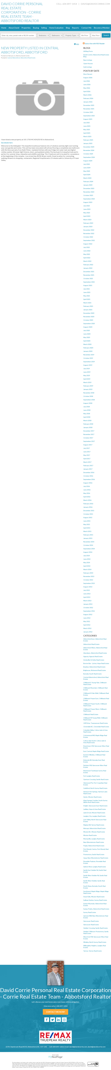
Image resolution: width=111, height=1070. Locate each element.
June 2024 (86, 168)
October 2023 (88, 195)
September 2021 (89, 282)
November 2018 (88, 393)
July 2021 (86, 289)
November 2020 (88, 316)
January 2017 (87, 469)
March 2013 (87, 601)
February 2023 (88, 223)
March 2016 (87, 500)
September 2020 (89, 323)
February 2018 (88, 424)
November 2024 (88, 150)
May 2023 (86, 213)
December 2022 (88, 230)
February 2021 (88, 306)
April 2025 (86, 133)
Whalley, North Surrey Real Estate (94, 942)
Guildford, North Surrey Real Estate (95, 788)
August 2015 (87, 517)
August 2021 (87, 285)
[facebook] (46, 1019)
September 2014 (89, 549)
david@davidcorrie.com (95, 3)
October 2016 (88, 476)
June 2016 (86, 490)
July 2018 (86, 407)
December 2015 (88, 510)
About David (14, 28)
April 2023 (86, 216)
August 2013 (87, 587)
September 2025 (89, 116)
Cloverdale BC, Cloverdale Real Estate (96, 727)
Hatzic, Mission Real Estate (92, 797)
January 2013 (87, 604)
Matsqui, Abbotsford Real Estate (94, 828)
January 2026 (87, 102)
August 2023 (87, 202)
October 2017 (88, 438)
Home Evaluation (56, 28)
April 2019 (86, 379)
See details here (7, 143)
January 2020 (87, 351)
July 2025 (86, 123)
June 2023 (86, 209)
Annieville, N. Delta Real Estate (93, 660)
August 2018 (87, 403)
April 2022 (86, 258)
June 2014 (86, 559)
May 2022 (86, 254)
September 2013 (89, 583)
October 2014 (88, 545)
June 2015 (86, 521)
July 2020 (86, 330)
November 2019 (88, 355)
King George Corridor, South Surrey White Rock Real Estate (95, 801)
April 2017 (86, 458)
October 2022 (88, 237)
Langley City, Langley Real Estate (94, 816)
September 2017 (89, 441)
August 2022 (87, 244)
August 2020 (87, 327)
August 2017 (87, 445)
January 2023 (87, 226)
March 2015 (87, 531)
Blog (68, 28)
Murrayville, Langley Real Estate (94, 839)
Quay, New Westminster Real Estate (95, 858)
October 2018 (88, 396)
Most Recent (87, 74)
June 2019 (86, 372)
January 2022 (87, 268)
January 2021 (87, 310)
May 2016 (86, 493)
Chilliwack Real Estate (90, 714)
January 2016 (87, 507)
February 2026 (88, 98)
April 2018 (86, 417)
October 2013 (88, 580)
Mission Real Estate (90, 835)
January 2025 (87, 143)
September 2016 (89, 479)
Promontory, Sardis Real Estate (93, 854)
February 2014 (88, 573)
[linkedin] (58, 1019)
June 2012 (86, 618)
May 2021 (86, 296)
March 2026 (87, 95)
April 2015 (86, 528)
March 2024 (87, 178)
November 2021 (88, 275)
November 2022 (88, 233)
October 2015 (88, 514)
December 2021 (88, 271)
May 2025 (86, 129)
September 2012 (89, 611)
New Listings (87, 60)
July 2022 (86, 247)
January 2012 (87, 632)
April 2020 (86, 341)
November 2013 (88, 576)
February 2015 (88, 535)
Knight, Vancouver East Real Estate (95, 806)
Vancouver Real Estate (91, 921)
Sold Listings (87, 67)
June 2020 (86, 334)
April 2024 (86, 174)
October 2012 (88, 607)
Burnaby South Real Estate (92, 674)
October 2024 (88, 154)
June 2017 (86, 452)
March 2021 (87, 303)
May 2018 (86, 413)
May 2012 (86, 621)
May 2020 (86, 337)
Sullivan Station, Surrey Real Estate (95, 900)
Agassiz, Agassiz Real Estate (93, 656)
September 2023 (89, 199)
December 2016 (88, 472)
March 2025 (87, 136)
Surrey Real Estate (89, 912)
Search (106, 35)
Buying (36, 28)
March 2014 (87, 569)
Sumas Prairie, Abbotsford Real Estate (96, 909)
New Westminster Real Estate (93, 842)
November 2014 (88, 542)
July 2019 (86, 368)
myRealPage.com (55, 1057)
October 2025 (88, 112)
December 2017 (88, 431)
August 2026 (87, 77)
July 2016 (86, 486)
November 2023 (88, 192)
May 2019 (86, 375)
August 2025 (87, 119)
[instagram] (64, 1019)
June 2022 (86, 251)
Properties (26, 28)
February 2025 (88, 140)
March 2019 (87, 382)
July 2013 (86, 590)
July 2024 (86, 164)
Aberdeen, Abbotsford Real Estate (95, 653)
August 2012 (87, 614)
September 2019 (89, 362)
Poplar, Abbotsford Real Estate (93, 846)
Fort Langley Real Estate (91, 776)
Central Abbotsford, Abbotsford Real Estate (21, 58)
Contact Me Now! (55, 1012)
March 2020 (87, 344)
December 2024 (88, 147)
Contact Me (86, 28)
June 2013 (86, 594)
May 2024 (86, 171)
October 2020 (88, 320)
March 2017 (87, 462)
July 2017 (86, 448)
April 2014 (86, 566)
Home (3, 28)
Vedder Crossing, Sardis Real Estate (95, 928)
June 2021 (86, 292)
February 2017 (88, 465)
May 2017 (86, 455)
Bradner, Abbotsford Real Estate (94, 667)
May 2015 (86, 524)
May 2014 (86, 562)
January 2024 (87, 185)
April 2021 (86, 299)
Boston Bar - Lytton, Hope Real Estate (96, 663)
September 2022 (89, 240)
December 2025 (88, 105)
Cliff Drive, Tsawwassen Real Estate (95, 723)
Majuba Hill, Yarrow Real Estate (93, 825)
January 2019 (87, 389)
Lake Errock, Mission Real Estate (94, 813)
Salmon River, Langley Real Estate (94, 867)
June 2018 (86, 410)
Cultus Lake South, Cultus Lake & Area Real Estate (94, 741)
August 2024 (87, 161)
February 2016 (88, 504)
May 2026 (86, 88)
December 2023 (88, 188)
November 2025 (88, 109)
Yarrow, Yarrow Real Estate (92, 951)
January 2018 (87, 427)
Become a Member (102, 28)
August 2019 (87, 365)
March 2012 (87, 628)
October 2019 (88, 358)
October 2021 (88, 278)
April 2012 (86, 625)
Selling (44, 28)
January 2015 (87, 538)
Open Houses (88, 63)
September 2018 (89, 400)
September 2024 (89, 157)
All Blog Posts (88, 51)
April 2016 (86, 497)
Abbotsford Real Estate (91, 644)
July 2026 (86, 81)
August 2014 (87, 552)
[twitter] (52, 1019)
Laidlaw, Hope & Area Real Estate (94, 809)
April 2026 (86, 91)
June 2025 (86, 126)
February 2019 (88, 386)
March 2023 (87, 219)
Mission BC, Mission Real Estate (94, 832)
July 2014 (86, 555)
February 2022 (88, 265)
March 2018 (87, 420)
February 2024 (88, 181)
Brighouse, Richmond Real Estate (94, 670)
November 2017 (88, 434)
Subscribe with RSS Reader (95, 43)
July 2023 (86, 206)
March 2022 (87, 261)
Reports (75, 28)
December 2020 (88, 313)
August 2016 (87, 483)
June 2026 (86, 84)
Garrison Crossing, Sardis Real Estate (96, 779)
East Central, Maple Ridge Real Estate (96, 751)
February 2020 (88, 348)
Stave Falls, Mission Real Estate (93, 897)
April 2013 (86, 597)
